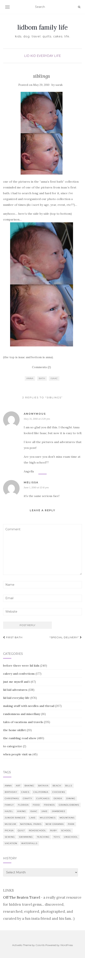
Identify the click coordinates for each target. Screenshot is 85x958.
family (9, 805)
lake (32, 817)
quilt (21, 830)
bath (42, 378)
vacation (11, 843)
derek (58, 798)
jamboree (58, 811)
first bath (13, 637)
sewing (10, 837)
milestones (47, 817)
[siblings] (41, 133)
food (36, 805)
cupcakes (43, 798)
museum (10, 824)
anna (29, 378)
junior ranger (15, 817)
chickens (58, 792)
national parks (30, 824)
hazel (9, 811)
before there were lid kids (21, 665)
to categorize (12, 746)
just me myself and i (16, 682)
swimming (26, 837)
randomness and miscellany (21, 714)
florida (23, 805)
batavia (43, 785)
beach (57, 785)
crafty (27, 798)
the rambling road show (19, 738)
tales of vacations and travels (23, 722)
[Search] (79, 7)
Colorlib (40, 945)
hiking (21, 811)
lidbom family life (42, 27)
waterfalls (29, 843)
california (40, 792)
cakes (25, 792)
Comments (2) (41, 367)
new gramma (55, 824)
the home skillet (14, 730)
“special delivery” (65, 637)
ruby (53, 830)
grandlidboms (69, 805)
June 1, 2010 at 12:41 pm (36, 487)
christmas (12, 798)
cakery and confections (19, 673)
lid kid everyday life (42, 56)
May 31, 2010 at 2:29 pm (37, 418)
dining (70, 798)
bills (68, 785)
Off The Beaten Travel (21, 897)
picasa (9, 830)
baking (29, 785)
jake (44, 811)
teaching (43, 837)
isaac (54, 378)
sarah (59, 85)
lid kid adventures (15, 690)
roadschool (37, 830)
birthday (11, 792)
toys (57, 837)
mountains (67, 817)
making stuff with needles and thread (28, 706)
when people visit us (17, 754)
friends (49, 805)
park (71, 824)
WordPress (66, 945)
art (18, 785)
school (66, 830)
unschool (71, 837)
